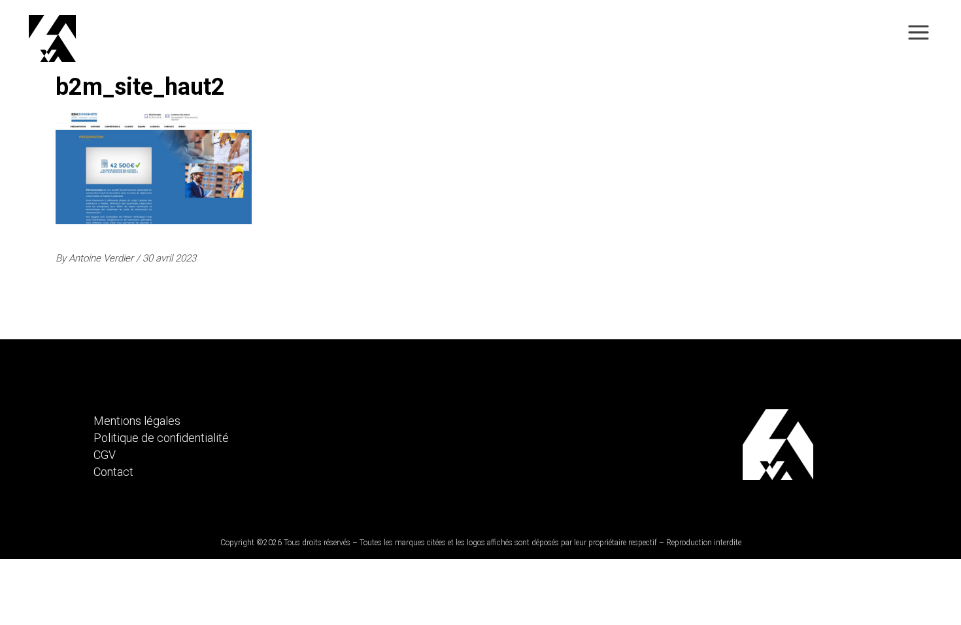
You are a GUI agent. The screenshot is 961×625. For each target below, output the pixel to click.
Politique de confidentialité (161, 438)
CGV (104, 455)
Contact (113, 472)
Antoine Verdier (102, 258)
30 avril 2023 (169, 258)
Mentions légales (136, 421)
